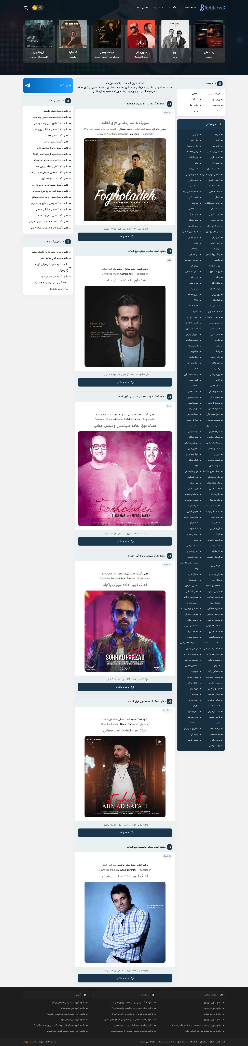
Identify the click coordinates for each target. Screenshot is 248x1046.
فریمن (195, 540)
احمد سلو (194, 186)
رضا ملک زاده (192, 363)
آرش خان (216, 146)
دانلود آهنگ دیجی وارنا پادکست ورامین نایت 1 (132, 1014)
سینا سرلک (193, 437)
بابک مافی (193, 254)
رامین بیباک (193, 346)
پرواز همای (215, 289)
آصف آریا (216, 163)
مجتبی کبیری (214, 591)
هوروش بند (215, 734)
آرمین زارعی (215, 157)
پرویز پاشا (194, 289)
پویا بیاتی (216, 294)
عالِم (196, 465)
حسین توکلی (192, 317)
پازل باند (194, 277)
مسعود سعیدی (191, 654)
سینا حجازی (193, 431)
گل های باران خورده (73, 55)
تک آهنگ (173, 7)
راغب (217, 346)
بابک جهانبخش (213, 254)
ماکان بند (216, 580)
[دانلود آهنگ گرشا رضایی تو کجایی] (39, 34)
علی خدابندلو (214, 477)
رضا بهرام (194, 351)
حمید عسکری (192, 328)
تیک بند (216, 300)
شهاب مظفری (192, 460)
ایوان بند (216, 248)
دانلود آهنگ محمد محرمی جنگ (52, 148)
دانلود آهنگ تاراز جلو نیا (56, 136)
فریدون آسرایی (213, 540)
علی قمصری (193, 483)
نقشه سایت (158, 7)
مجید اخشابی (192, 591)
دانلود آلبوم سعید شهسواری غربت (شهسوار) (51, 267)
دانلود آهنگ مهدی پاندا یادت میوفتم (50, 197)
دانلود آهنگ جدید (139, 269)
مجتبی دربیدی (191, 585)
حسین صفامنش (191, 323)
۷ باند (217, 134)
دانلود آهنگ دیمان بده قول (54, 179)
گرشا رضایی (193, 557)
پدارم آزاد (216, 283)
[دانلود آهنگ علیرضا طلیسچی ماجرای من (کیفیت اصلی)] (141, 34)
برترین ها (194, 105)
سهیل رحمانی (192, 414)
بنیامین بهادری (191, 260)
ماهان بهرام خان (213, 585)
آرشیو (196, 111)
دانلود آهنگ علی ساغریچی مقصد (52, 216)
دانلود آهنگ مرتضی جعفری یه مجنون (49, 203)
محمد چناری (214, 631)
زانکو (218, 380)
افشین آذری (193, 197)
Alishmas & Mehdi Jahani (126, 420)
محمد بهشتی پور (190, 626)
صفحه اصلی (190, 7)
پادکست (216, 105)
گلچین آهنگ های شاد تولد (189, 565)
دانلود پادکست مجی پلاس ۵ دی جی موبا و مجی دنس (128, 1019)
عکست (107, 55)
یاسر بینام (216, 740)
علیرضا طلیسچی (191, 500)
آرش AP (194, 140)
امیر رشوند (193, 220)
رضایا (196, 368)
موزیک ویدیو (214, 93)
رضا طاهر (216, 363)
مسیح (217, 665)
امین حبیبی (215, 243)
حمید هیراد (215, 334)
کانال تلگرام (65, 85)
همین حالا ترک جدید (156, 129)
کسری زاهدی (192, 551)
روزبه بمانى (215, 374)
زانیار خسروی (192, 380)
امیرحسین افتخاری (190, 231)
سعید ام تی (215, 397)
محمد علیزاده (192, 631)
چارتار (196, 300)
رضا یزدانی (215, 368)
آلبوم (218, 111)
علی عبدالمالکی (213, 483)
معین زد (194, 671)
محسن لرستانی (191, 614)
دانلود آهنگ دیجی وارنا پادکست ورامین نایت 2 (132, 1008)
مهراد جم (194, 688)
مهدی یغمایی (214, 688)
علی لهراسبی (214, 488)
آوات (196, 163)
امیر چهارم (215, 220)
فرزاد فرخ (194, 523)
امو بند (195, 203)
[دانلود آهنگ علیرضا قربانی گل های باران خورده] (73, 34)
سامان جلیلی (214, 391)
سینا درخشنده (213, 437)
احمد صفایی (214, 191)
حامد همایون (214, 311)
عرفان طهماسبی (191, 471)
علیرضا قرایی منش (211, 506)
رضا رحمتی (215, 357)
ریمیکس (216, 99)
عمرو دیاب (215, 517)
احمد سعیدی (214, 186)
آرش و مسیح (192, 146)
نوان (218, 723)
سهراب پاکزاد (192, 408)
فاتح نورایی (215, 523)
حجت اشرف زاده (212, 317)
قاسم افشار (215, 546)
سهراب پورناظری (213, 414)
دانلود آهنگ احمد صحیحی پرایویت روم (48, 222)
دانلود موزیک (29, 1042)
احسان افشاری (213, 169)
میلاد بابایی (193, 700)
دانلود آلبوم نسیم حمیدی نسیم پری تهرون (66, 1031)
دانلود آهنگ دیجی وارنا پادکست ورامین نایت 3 (132, 1002)
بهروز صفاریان (214, 266)
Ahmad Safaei (127, 724)
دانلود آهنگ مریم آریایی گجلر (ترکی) (50, 154)
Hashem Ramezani (129, 134)
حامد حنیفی (193, 306)
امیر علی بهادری (213, 231)
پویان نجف (193, 294)
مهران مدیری (214, 694)
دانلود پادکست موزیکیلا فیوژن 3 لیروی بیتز (133, 1025)
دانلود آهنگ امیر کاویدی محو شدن (51, 123)
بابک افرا (194, 248)
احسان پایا (193, 169)
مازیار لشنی (193, 574)
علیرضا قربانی (192, 506)
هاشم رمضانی (125, 129)
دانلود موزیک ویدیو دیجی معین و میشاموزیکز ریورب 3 (197, 1025)
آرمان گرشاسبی (213, 151)
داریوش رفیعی (192, 334)
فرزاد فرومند (192, 528)
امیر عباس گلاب (213, 226)
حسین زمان (214, 323)
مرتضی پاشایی (191, 648)
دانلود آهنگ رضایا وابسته (56, 111)
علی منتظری (193, 488)
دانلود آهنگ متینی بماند (56, 142)
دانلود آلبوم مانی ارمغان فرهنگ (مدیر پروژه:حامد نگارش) (50, 286)
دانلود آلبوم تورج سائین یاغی (54, 258)
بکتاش (217, 260)
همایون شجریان (191, 728)
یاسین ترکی (193, 740)
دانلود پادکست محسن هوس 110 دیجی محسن (132, 1031)
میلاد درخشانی (213, 705)
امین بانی (215, 237)
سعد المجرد (192, 391)
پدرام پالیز (194, 283)
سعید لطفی (193, 403)
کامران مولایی (192, 546)
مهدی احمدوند (213, 677)
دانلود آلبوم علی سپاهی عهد (54, 276)
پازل (218, 277)
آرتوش (195, 134)
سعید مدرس (214, 408)
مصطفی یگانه (214, 671)
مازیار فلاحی (214, 574)
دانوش (217, 340)
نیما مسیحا (215, 728)
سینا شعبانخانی (213, 443)
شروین (217, 454)
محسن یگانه (192, 620)
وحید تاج (194, 734)
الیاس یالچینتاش (212, 203)
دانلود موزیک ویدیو (213, 1002)
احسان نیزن (193, 180)
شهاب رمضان (214, 460)
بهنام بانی (194, 266)
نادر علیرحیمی (214, 711)
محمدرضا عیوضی (212, 648)
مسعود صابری (213, 660)
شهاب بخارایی (192, 454)
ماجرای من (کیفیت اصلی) (141, 55)
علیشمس (131, 415)
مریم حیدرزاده (213, 654)
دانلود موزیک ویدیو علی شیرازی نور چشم (203, 1031)
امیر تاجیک (193, 214)
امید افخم (193, 209)
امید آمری (215, 209)
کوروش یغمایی (213, 557)
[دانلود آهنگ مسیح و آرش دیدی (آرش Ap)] (175, 34)
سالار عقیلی (215, 386)
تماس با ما (142, 7)
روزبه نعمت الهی (191, 374)
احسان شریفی (214, 180)
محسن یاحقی (214, 620)
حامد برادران (214, 306)
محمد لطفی (214, 637)
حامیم (195, 311)
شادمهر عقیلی (214, 448)
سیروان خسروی (213, 426)
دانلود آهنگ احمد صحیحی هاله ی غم (49, 228)
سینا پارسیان (214, 431)
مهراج (195, 705)
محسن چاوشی (213, 614)
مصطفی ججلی (191, 665)
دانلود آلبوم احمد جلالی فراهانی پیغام (50, 252)
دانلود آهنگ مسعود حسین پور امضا (50, 117)
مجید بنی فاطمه (191, 597)
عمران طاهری (192, 511)
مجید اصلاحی (213, 597)
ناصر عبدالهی (192, 717)
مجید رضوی (214, 603)
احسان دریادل (192, 174)
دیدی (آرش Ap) (175, 55)
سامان (195, 386)
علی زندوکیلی (192, 477)
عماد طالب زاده (213, 511)
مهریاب (195, 694)
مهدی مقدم (214, 683)
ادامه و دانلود (122, 236)
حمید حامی (215, 328)
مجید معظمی (213, 608)
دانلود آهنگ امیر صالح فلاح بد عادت (50, 191)
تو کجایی (39, 55)
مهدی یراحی (192, 683)
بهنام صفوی (215, 271)
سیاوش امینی (192, 420)
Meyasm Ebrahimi (126, 870)
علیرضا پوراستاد (191, 494)
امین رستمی (192, 237)
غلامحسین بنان (191, 517)
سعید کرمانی (214, 403)
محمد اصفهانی (213, 626)
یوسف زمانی (214, 745)
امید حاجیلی (214, 214)
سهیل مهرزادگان (191, 443)
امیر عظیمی (193, 226)
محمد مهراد (192, 637)
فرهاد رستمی (192, 534)
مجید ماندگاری (191, 603)
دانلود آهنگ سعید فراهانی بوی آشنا (51, 129)
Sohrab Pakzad (126, 579)
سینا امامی (193, 426)
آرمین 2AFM (192, 151)
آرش (218, 140)
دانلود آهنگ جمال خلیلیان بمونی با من (49, 172)
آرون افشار (193, 157)
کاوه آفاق (216, 551)
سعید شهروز (192, 397)
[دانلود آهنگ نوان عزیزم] (209, 34)
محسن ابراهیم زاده (189, 608)
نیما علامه (193, 723)
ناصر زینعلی (214, 717)
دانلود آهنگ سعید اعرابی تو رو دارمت (50, 185)
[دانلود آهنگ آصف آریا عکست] (107, 34)
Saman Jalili (126, 274)
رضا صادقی (193, 357)
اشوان (217, 197)
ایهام (196, 243)
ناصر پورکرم (193, 711)
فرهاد (217, 534)
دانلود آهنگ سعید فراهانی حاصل (52, 209)
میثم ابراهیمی (214, 700)
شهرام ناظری (214, 465)
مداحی (195, 93)
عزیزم (209, 55)
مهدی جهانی (192, 677)
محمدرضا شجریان (211, 643)
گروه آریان (215, 566)
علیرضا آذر (215, 494)
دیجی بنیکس (192, 340)
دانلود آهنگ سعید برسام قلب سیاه (51, 160)
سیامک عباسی (214, 420)
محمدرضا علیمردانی (189, 643)
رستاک (217, 351)
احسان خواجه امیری (211, 174)
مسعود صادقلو (191, 660)
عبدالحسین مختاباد (211, 471)
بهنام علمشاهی (191, 271)
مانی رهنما (193, 580)
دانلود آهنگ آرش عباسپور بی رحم (52, 166)
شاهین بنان (193, 448)
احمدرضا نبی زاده (190, 191)
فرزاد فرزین (215, 528)
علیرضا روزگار (214, 500)
